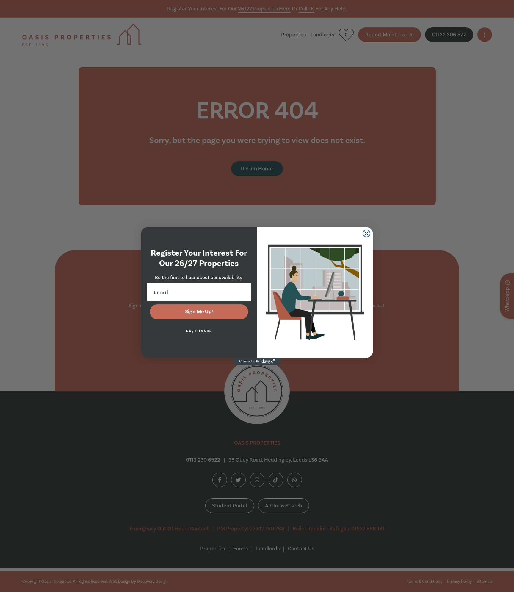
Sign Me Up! (199, 311)
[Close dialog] (366, 233)
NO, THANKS (199, 331)
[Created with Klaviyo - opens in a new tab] (257, 361)
